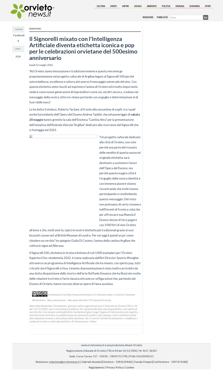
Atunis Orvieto (133, 345)
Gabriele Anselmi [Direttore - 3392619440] (107, 361)
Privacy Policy (114, 367)
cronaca (179, 6)
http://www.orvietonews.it (80, 294)
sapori (125, 6)
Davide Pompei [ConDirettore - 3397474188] (161, 361)
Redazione (148, 17)
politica (166, 6)
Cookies (129, 367)
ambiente (152, 6)
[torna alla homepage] (31, 8)
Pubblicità (162, 17)
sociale (138, 6)
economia (194, 6)
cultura (101, 6)
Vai (205, 17)
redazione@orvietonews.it (64, 361)
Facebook (19, 35)
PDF (18, 56)
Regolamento (96, 367)
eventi (113, 6)
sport (208, 6)
